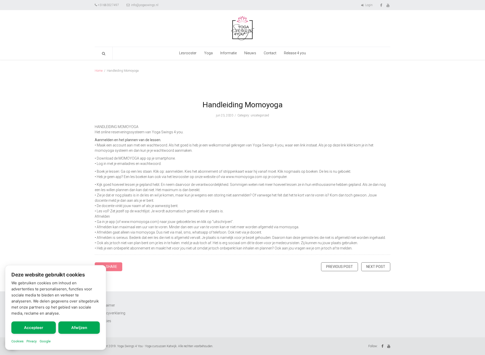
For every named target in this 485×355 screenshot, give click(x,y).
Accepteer (33, 327)
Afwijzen (79, 327)
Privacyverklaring (111, 313)
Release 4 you (295, 53)
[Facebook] (381, 5)
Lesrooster (188, 53)
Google (45, 341)
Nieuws (250, 53)
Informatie (228, 53)
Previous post (339, 267)
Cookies (17, 341)
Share (111, 267)
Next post (375, 267)
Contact (270, 53)
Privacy (32, 341)
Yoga (208, 53)
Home (99, 70)
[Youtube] (388, 5)
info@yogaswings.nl (144, 5)
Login (369, 5)
